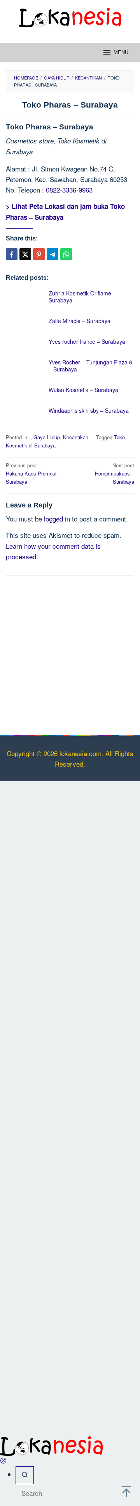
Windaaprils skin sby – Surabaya (89, 410)
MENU (121, 52)
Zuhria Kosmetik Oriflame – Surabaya (82, 296)
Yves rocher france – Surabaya (87, 341)
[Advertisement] (70, 653)
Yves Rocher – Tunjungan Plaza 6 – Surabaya (90, 365)
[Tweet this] (25, 254)
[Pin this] (39, 254)
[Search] (25, 1475)
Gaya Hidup (46, 437)
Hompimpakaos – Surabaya (114, 473)
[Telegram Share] (52, 254)
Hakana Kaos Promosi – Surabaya (33, 473)
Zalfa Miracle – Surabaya (79, 321)
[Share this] (12, 254)
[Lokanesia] (70, 16)
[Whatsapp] (66, 254)
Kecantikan (75, 437)
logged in (57, 518)
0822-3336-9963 (69, 189)
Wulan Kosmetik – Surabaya (83, 390)
